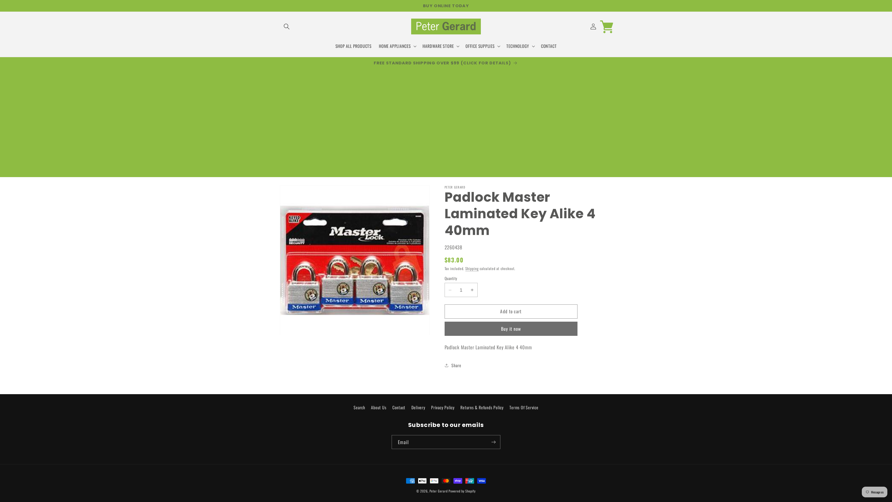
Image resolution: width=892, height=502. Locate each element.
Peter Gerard (439, 491)
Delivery (418, 407)
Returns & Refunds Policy (482, 407)
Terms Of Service (523, 407)
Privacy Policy (443, 407)
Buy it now (511, 328)
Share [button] (456, 365)
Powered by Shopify (462, 491)
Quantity (451, 278)
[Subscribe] (493, 442)
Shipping (472, 268)
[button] (286, 26)
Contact (398, 407)
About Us (378, 407)
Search (359, 407)
